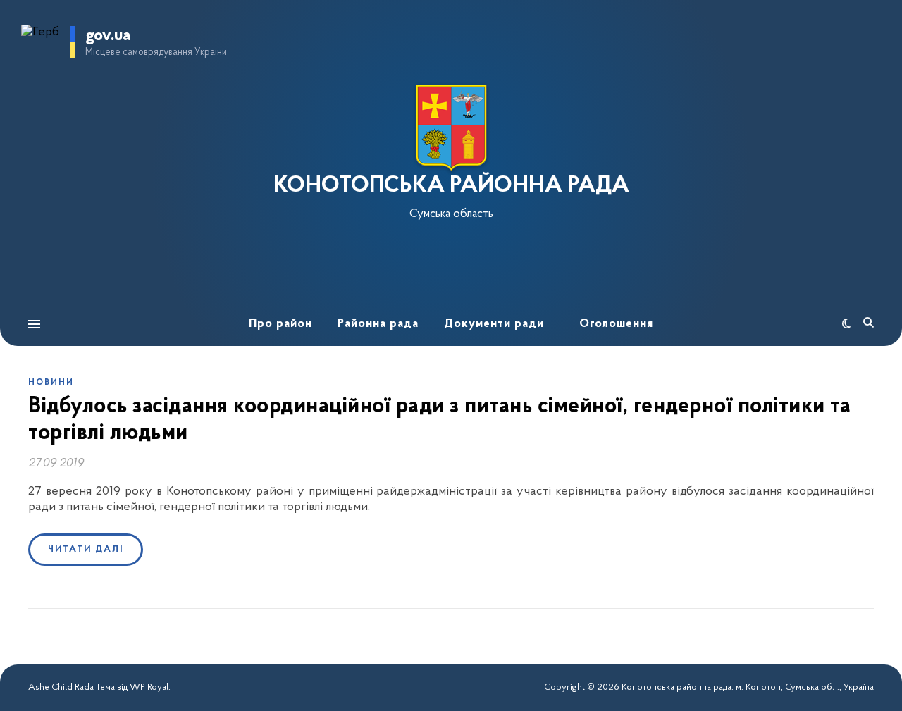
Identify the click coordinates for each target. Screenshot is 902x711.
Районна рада (378, 324)
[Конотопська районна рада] (451, 128)
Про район (280, 324)
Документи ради (494, 324)
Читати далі (85, 549)
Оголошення (616, 324)
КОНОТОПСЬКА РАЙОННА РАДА (451, 186)
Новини (51, 382)
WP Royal (149, 687)
